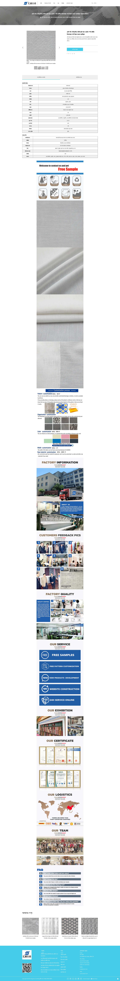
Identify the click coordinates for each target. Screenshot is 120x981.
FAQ (63, 3)
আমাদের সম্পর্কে (47, 3)
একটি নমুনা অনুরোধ (75, 49)
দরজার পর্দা (62, 962)
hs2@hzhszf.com (84, 969)
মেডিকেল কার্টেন (63, 954)
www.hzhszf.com (84, 973)
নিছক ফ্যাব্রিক (63, 969)
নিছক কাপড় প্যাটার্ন (47, 17)
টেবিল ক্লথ (63, 964)
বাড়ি (41, 3)
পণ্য (54, 3)
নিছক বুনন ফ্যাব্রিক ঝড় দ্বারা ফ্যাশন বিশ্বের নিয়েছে (50, 963)
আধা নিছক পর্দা (63, 972)
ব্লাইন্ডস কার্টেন (63, 967)
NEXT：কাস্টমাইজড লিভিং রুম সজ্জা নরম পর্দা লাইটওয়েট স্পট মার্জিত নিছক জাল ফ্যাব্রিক (41, 63)
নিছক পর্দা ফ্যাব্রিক (64, 957)
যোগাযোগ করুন (69, 3)
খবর (58, 3)
